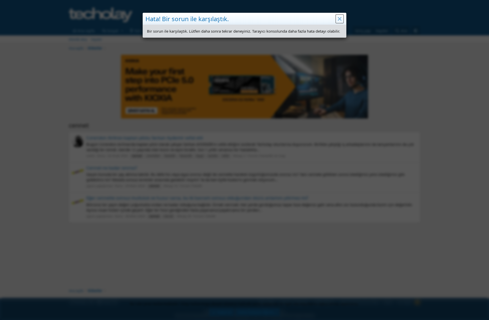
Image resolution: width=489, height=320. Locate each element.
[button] (340, 19)
